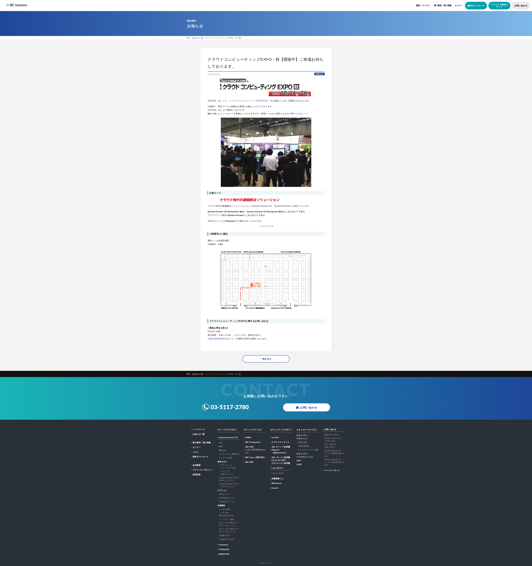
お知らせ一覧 (199, 434)
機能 (221, 446)
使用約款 (197, 474)
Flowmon (223, 545)
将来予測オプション (227, 498)
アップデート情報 (226, 519)
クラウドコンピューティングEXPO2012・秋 (251, 101)
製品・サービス (423, 5)
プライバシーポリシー (203, 470)
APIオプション (225, 494)
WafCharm (277, 483)
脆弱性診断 (302, 442)
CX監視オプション (227, 502)
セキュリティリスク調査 (308, 450)
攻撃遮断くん (278, 478)
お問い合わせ (520, 5)
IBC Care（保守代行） (255, 457)
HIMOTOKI (224, 554)
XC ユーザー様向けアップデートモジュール (229, 530)
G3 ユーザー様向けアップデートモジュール (229, 524)
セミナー (459, 5)
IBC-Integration (253, 442)
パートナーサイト (332, 470)
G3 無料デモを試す (227, 539)
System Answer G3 (228, 437)
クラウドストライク (281, 442)
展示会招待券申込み (219, 338)
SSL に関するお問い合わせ (330, 445)
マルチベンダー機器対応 (229, 454)
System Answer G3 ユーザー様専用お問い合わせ (334, 453)
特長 (221, 443)
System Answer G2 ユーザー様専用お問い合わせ (334, 462)
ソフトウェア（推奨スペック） (226, 472)
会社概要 (197, 465)
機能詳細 (222, 450)
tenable (275, 437)
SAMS (248, 437)
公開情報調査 (303, 446)
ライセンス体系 (225, 458)
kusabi (275, 488)
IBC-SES (249, 462)
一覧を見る (266, 359)
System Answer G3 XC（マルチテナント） (229, 485)
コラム (196, 452)
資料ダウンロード (476, 5)
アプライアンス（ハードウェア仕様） (228, 466)
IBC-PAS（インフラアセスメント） (255, 450)
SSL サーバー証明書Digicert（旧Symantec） (281, 450)
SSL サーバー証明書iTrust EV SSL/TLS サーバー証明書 (281, 460)
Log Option (277, 468)
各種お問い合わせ (331, 435)
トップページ (199, 429)
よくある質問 (224, 509)
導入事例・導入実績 (442, 5)
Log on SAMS (278, 473)
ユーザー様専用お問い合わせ (226, 514)
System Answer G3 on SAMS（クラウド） (228, 479)
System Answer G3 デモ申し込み (332, 439)
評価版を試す (224, 535)
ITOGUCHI (224, 549)
